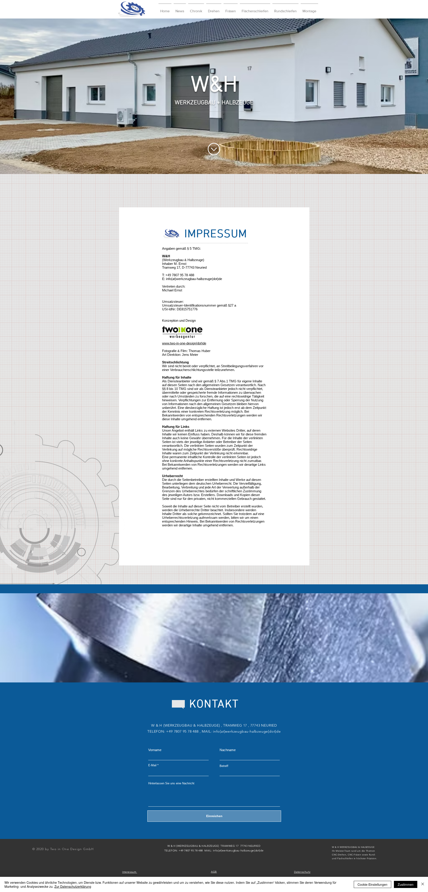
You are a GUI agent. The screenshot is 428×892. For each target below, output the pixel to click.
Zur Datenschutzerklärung (72, 886)
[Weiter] (404, 96)
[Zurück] (24, 96)
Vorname (154, 750)
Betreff (224, 765)
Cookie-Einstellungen (372, 884)
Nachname (228, 750)
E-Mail (152, 765)
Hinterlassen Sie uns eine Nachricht (171, 783)
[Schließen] (422, 884)
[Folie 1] (214, 162)
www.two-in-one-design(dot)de (184, 343)
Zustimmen (406, 884)
